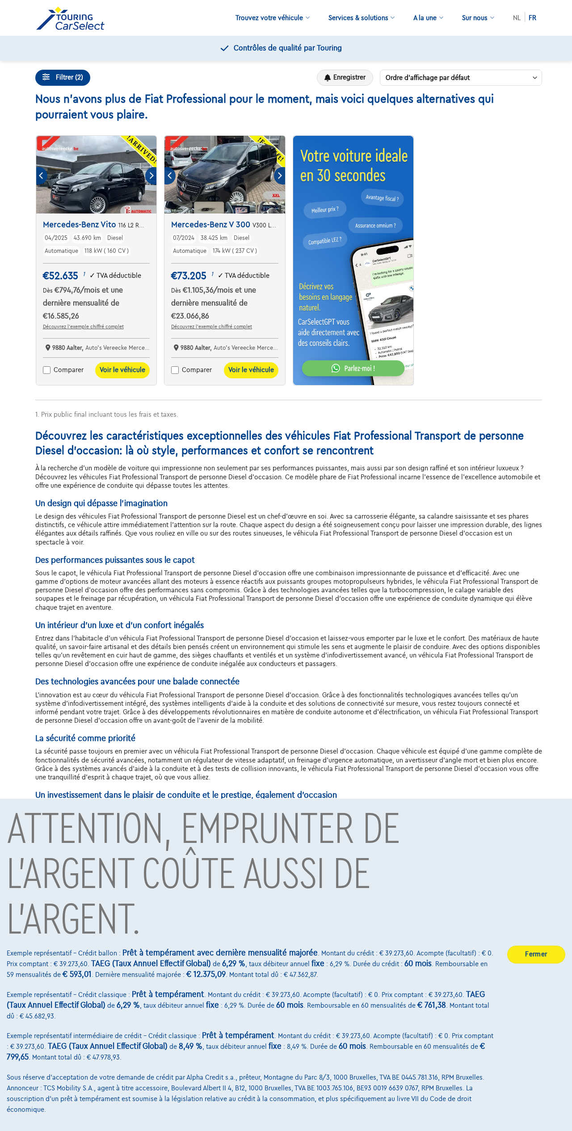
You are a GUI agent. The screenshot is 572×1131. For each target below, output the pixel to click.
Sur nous (475, 17)
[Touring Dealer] (74, 18)
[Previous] (41, 175)
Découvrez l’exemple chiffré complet (83, 326)
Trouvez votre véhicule (269, 17)
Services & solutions (358, 17)
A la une (425, 17)
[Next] (150, 175)
